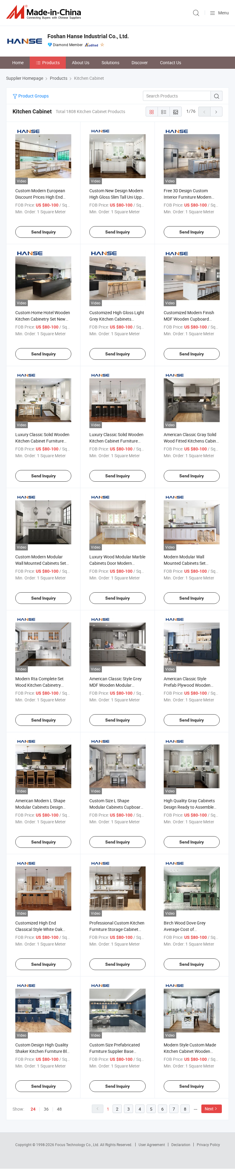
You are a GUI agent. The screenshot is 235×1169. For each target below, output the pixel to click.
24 (33, 1109)
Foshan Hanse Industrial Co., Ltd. (88, 36)
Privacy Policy (208, 1144)
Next (209, 1109)
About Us (80, 62)
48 (59, 1109)
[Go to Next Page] (216, 111)
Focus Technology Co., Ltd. (77, 1144)
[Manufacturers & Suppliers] (44, 12)
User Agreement (152, 1144)
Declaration (180, 1144)
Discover (140, 62)
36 (46, 1109)
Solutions (110, 62)
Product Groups (33, 96)
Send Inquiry (43, 232)
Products (51, 62)
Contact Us (170, 62)
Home (18, 62)
